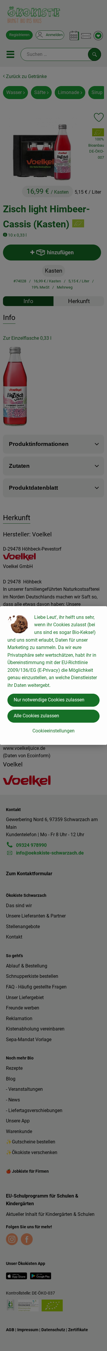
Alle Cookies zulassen (36, 716)
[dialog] (53, 675)
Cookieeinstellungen (53, 731)
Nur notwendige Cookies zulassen (49, 700)
